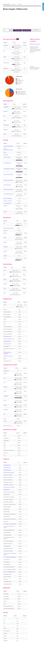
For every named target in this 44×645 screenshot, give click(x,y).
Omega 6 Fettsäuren (7, 467)
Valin (4, 414)
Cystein (5, 391)
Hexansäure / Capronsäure (8, 477)
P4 (4, 625)
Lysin (4, 382)
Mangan (5, 283)
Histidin (5, 421)
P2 (4, 621)
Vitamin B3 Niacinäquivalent (8, 174)
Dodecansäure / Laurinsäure (8, 484)
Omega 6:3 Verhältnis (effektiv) (9, 472)
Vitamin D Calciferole (7, 203)
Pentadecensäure (7, 511)
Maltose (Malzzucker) (7, 341)
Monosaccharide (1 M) (7, 336)
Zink (4, 274)
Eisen (4, 270)
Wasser (5, 134)
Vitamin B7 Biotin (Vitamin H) (9, 189)
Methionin (5, 386)
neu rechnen (17, 30)
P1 (4, 618)
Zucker (5, 304)
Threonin (5, 405)
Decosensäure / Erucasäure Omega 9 (10, 523)
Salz (4, 223)
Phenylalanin (6, 396)
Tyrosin (5, 400)
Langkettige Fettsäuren (8, 574)
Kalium (5, 237)
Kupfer (5, 279)
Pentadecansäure (7, 489)
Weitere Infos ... (32, 51)
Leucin (5, 377)
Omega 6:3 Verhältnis (7, 470)
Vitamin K (5, 211)
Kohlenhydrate (6, 62)
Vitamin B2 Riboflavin (7, 163)
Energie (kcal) (6, 45)
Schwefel (5, 255)
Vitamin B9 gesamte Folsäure (9, 193)
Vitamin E (5, 205)
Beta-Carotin (6, 154)
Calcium (5, 242)
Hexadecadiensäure (7, 532)
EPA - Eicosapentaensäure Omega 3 (10, 557)
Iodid (4, 292)
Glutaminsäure (6, 440)
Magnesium (6, 246)
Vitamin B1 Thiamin (7, 157)
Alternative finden (16, 48)
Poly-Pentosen (6, 593)
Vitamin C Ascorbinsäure (8, 200)
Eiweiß (5, 56)
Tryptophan (6, 409)
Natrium (5, 233)
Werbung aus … (43, 6)
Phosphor (5, 251)
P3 (4, 623)
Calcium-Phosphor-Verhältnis (9, 228)
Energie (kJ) (5, 111)
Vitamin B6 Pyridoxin (7, 184)
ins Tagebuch (35, 30)
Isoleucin (5, 373)
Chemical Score (6, 370)
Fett (4, 51)
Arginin (5, 418)
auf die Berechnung (27, 30)
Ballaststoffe (6, 68)
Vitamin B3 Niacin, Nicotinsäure (9, 168)
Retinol (5, 152)
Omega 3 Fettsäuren (7, 465)
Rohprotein (6, 640)
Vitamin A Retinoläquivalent (8, 146)
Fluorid (5, 288)
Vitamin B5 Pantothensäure (8, 180)
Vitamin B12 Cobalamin (8, 198)
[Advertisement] (22, 20)
